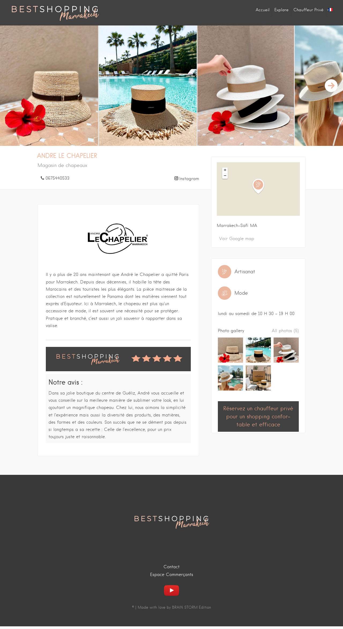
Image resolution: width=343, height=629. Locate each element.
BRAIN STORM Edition (191, 607)
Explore (281, 9)
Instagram (189, 178)
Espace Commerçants (171, 574)
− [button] (225, 175)
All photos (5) (285, 330)
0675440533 (57, 178)
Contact (171, 566)
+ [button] (225, 170)
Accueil (263, 9)
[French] (330, 10)
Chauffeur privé (308, 9)
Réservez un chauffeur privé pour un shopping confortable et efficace (258, 416)
